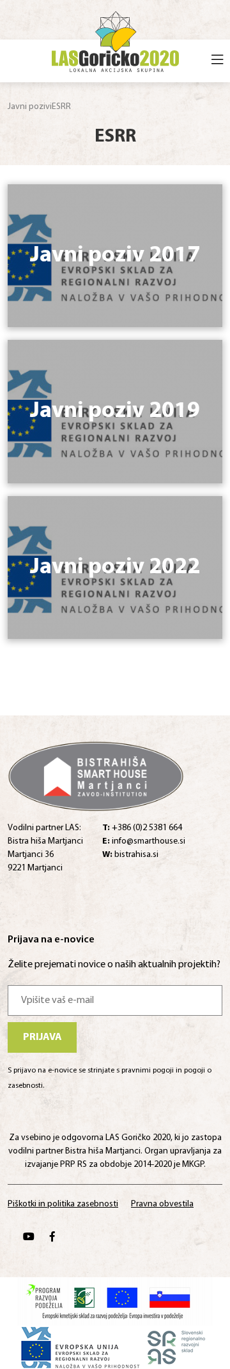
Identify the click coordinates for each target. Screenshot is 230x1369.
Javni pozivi (30, 107)
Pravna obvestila (162, 1204)
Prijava (42, 1037)
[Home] (115, 39)
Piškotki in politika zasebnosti (63, 1204)
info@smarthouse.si (143, 841)
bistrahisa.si (130, 855)
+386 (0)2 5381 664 (142, 828)
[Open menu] (217, 61)
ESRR (61, 107)
